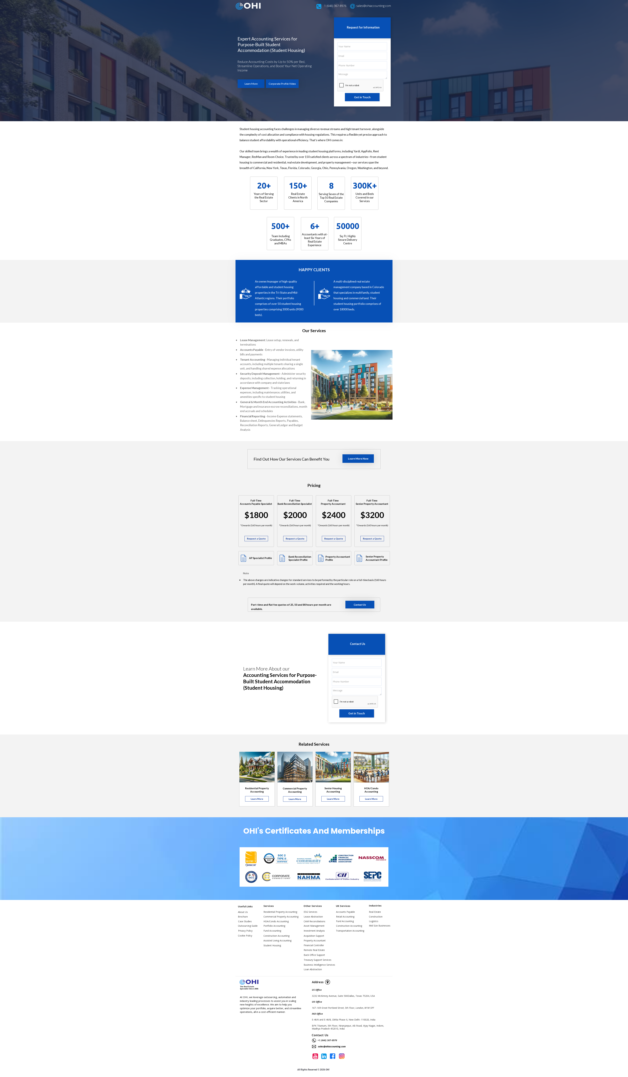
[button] (251, 83)
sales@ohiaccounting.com (373, 6)
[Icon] (243, 558)
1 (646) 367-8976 (335, 6)
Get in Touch (362, 97)
